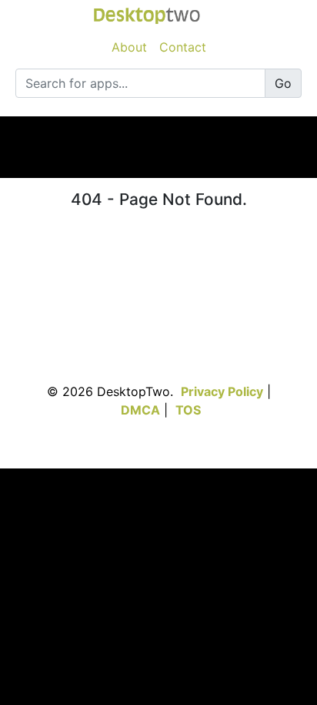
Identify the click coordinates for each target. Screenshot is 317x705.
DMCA (140, 410)
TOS (188, 410)
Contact (182, 47)
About (129, 47)
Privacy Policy (222, 391)
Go (283, 83)
